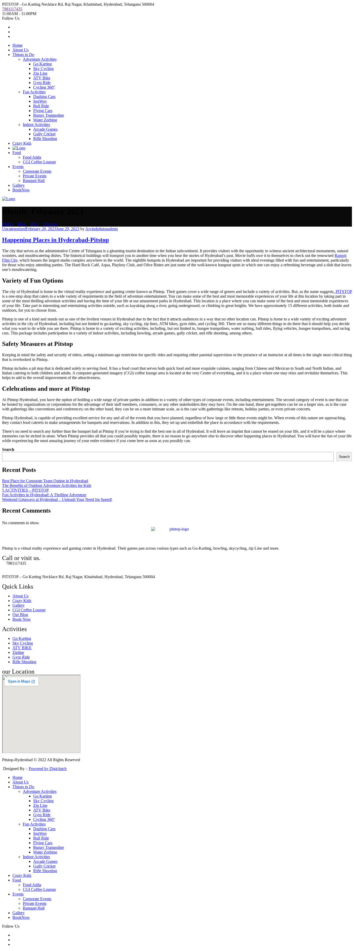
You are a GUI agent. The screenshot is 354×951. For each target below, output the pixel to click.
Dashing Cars (44, 96)
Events (18, 166)
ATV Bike (41, 78)
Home (17, 45)
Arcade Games (45, 129)
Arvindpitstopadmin (101, 229)
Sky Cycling (43, 68)
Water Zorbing (45, 120)
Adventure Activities (39, 59)
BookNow (21, 190)
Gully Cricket (44, 134)
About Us (20, 50)
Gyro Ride (42, 82)
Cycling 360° (44, 87)
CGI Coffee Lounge (39, 162)
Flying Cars (42, 110)
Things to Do (23, 54)
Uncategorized (14, 229)
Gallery (18, 185)
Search (8, 449)
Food (16, 152)
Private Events (34, 176)
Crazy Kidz (21, 143)
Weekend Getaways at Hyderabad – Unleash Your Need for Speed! (57, 499)
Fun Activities (34, 92)
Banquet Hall (34, 180)
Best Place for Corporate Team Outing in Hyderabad (45, 481)
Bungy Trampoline (48, 115)
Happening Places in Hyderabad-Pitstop (55, 239)
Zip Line (40, 73)
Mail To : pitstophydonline (23, 568)
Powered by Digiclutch (48, 768)
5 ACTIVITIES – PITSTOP (25, 490)
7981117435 (12, 9)
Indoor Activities (36, 124)
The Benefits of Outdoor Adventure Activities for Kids (46, 485)
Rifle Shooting (45, 138)
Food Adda (32, 157)
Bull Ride (41, 106)
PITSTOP (343, 291)
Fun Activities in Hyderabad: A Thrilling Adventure (44, 495)
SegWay (40, 101)
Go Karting (42, 64)
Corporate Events (37, 171)
